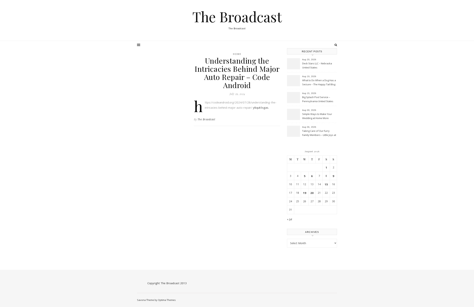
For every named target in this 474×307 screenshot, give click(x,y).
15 (326, 184)
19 (304, 193)
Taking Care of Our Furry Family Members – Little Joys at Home (319, 133)
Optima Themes (167, 300)
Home (237, 54)
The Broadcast (237, 17)
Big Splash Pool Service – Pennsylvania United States (317, 99)
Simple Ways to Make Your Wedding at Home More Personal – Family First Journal (319, 116)
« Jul (289, 219)
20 (312, 193)
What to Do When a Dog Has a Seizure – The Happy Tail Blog (319, 82)
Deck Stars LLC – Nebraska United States (317, 65)
